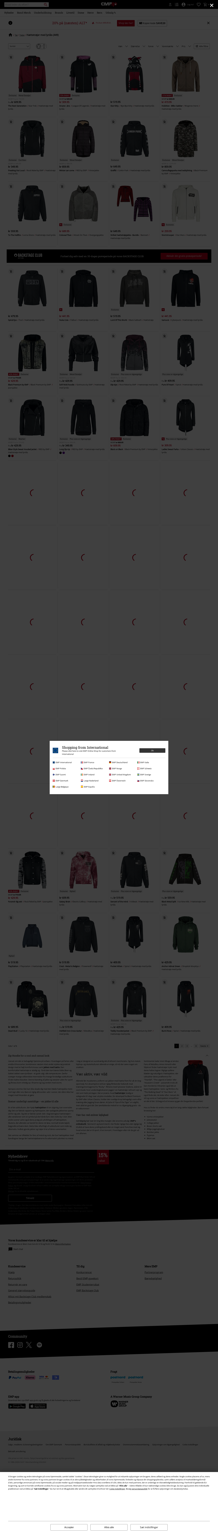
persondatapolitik (139, 1488)
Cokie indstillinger (117, 1488)
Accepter (69, 1527)
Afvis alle (109, 1527)
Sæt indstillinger (149, 1527)
